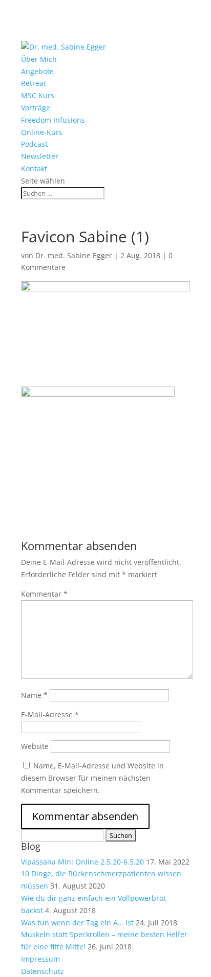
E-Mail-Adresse (50, 714)
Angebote (37, 71)
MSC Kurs (37, 95)
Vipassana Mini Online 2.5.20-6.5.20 (82, 862)
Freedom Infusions (53, 120)
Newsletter (39, 156)
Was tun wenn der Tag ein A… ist (77, 922)
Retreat (33, 83)
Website (35, 746)
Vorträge (35, 107)
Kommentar (44, 594)
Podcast (34, 144)
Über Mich (39, 59)
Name (34, 695)
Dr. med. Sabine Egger (73, 255)
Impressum (40, 959)
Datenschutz (42, 971)
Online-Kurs (41, 132)
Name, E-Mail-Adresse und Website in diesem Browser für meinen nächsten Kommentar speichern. (92, 778)
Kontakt (34, 168)
